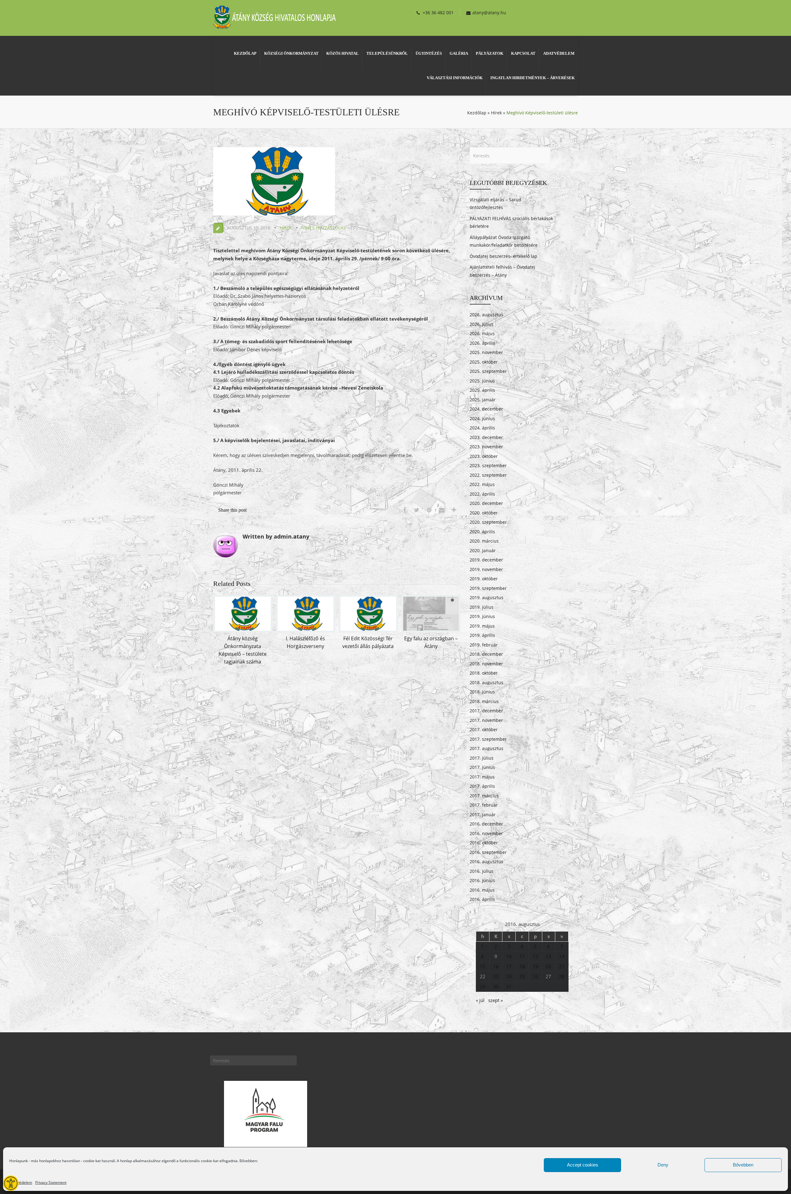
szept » (495, 1000)
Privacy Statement (50, 1182)
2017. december (486, 711)
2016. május (482, 890)
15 (482, 966)
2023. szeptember (488, 465)
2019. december (486, 560)
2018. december (486, 654)
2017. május (482, 777)
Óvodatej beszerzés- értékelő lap (503, 256)
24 (509, 976)
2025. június (482, 381)
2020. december (486, 503)
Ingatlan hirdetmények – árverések (532, 77)
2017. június (482, 767)
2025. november (486, 352)
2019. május (482, 626)
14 (562, 956)
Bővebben (743, 1164)
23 (496, 976)
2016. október (484, 843)
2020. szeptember (488, 522)
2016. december (486, 824)
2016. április (482, 899)
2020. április (482, 532)
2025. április (482, 390)
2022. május (482, 484)
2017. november (486, 720)
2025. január (483, 400)
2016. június (482, 880)
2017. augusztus (486, 748)
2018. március (484, 701)
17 (509, 966)
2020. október (484, 513)
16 (496, 966)
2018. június (482, 692)
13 (548, 956)
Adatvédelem (20, 1182)
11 (522, 956)
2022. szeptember (488, 475)
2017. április (482, 786)
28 (562, 976)
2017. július (481, 758)
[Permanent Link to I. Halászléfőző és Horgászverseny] (305, 631)
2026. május (482, 333)
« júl (480, 1000)
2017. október (484, 729)
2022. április (482, 494)
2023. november (486, 447)
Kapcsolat (523, 53)
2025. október (484, 362)
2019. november (486, 569)
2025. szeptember (488, 371)
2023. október (484, 456)
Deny (663, 1164)
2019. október (484, 579)
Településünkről (387, 53)
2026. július (481, 324)
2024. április (482, 428)
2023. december (486, 437)
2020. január (483, 550)
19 (535, 966)
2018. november (486, 664)
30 (496, 986)
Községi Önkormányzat (291, 53)
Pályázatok (489, 53)
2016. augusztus (486, 861)
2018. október (484, 673)
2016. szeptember (488, 852)
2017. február (484, 805)
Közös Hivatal (342, 53)
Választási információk (455, 77)
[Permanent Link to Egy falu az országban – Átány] (431, 631)
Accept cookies (582, 1164)
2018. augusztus (486, 682)
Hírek (496, 113)
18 (522, 966)
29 (482, 986)
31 (509, 986)
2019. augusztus (486, 597)
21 (562, 966)
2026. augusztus (486, 315)
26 (535, 976)
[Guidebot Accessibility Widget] (11, 1183)
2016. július (481, 871)
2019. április (482, 635)
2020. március (484, 541)
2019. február (484, 645)
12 (535, 956)
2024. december (486, 409)
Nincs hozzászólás (323, 228)
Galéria (459, 53)
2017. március (484, 796)
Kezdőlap (245, 53)
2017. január (483, 814)
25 (522, 976)
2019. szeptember (488, 588)
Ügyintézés (429, 53)
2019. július (481, 607)
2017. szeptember (488, 739)
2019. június (482, 616)
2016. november (486, 833)
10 (509, 956)
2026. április (482, 343)
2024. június (482, 418)
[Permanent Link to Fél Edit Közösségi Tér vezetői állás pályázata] (368, 631)
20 (548, 966)
